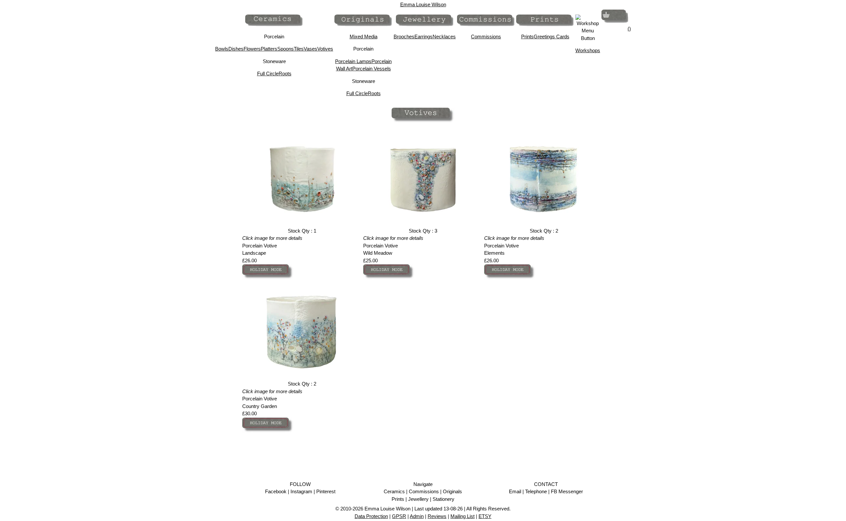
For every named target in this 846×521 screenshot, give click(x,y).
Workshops (587, 50)
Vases (310, 49)
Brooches (404, 36)
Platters (269, 49)
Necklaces (444, 36)
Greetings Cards (551, 36)
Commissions (486, 36)
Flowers (252, 49)
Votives (325, 49)
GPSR (399, 516)
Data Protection (371, 516)
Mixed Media (363, 36)
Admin (417, 516)
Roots (285, 73)
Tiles (299, 49)
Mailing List (462, 516)
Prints (527, 36)
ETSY (485, 516)
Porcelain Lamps (353, 61)
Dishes (236, 49)
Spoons (285, 49)
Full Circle (268, 73)
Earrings (423, 36)
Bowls (221, 49)
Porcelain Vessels (371, 68)
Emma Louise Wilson (423, 4)
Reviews (437, 516)
